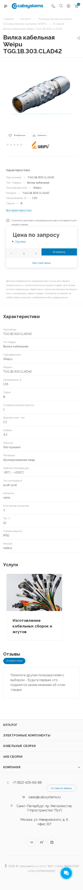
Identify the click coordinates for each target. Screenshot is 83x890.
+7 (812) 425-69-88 (27, 782)
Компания (11, 767)
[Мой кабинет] (68, 6)
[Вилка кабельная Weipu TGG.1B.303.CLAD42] (41, 94)
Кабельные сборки (19, 746)
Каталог (10, 725)
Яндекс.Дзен (52, 842)
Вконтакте (31, 842)
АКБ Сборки (13, 756)
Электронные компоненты (27, 735)
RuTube (41, 842)
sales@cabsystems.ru (44, 797)
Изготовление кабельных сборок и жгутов (32, 626)
